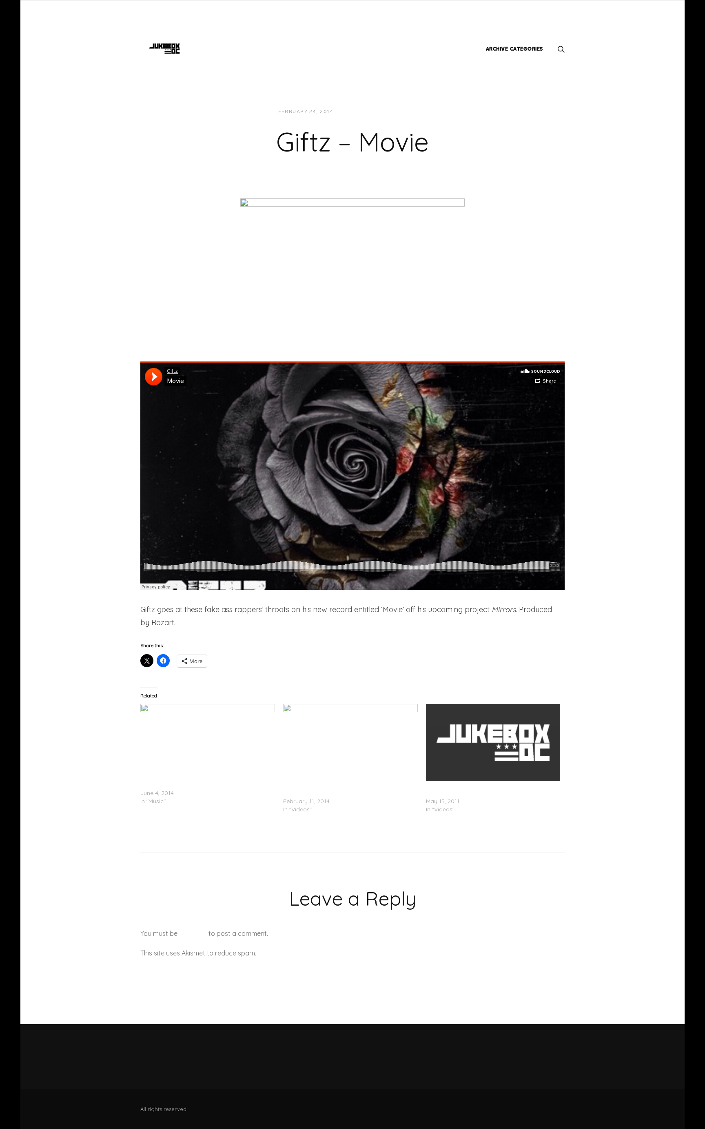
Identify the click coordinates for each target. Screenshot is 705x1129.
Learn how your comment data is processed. (325, 953)
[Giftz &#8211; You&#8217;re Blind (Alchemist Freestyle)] (207, 742)
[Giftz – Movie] (352, 262)
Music (411, 111)
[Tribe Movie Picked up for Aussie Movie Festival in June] (493, 742)
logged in (193, 933)
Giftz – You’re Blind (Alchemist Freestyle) (194, 784)
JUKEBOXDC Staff (367, 111)
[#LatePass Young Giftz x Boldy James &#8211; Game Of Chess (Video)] (350, 742)
